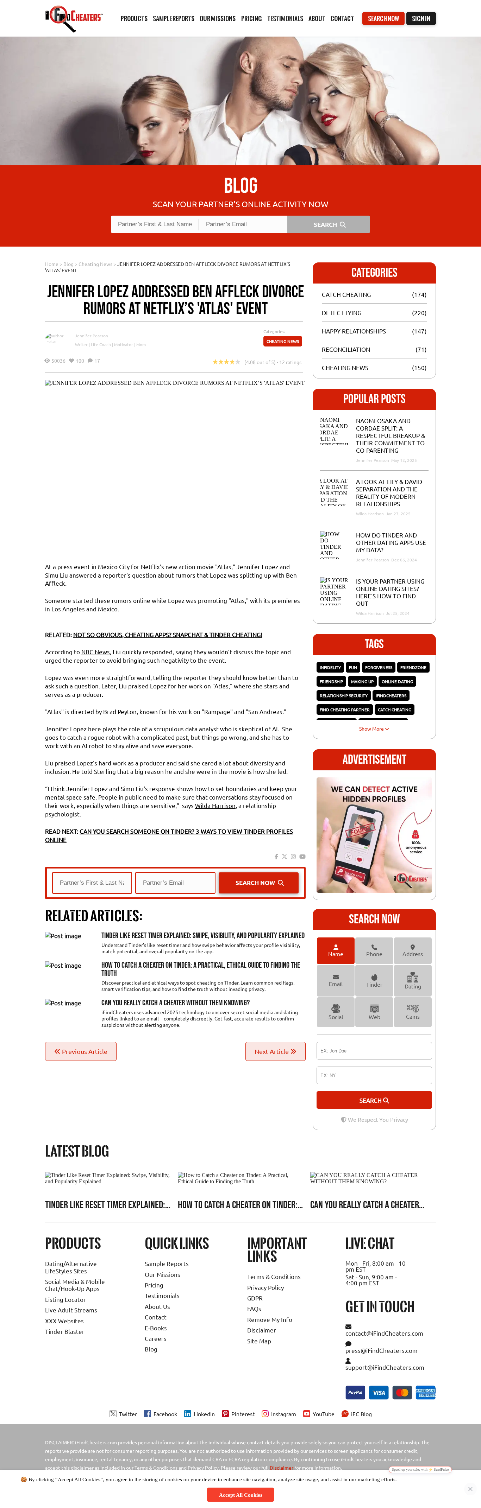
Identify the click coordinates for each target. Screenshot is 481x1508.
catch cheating (394, 709)
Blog (68, 264)
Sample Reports (167, 1263)
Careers (156, 1338)
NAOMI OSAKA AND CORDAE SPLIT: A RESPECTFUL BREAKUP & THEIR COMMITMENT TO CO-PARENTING (390, 435)
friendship (331, 681)
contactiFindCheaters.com (384, 1333)
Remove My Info (269, 1319)
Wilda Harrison (215, 805)
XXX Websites (64, 1320)
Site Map (259, 1340)
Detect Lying (341, 312)
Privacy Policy (265, 1287)
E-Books (156, 1327)
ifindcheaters (391, 695)
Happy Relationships (354, 331)
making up (362, 681)
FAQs (254, 1308)
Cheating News (95, 264)
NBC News (95, 651)
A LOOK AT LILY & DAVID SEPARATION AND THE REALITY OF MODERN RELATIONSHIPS (389, 492)
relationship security (344, 695)
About (316, 18)
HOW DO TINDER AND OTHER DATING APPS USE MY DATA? (391, 542)
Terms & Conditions (274, 1276)
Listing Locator (65, 1299)
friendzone (413, 667)
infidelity (330, 667)
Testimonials (285, 18)
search (371, 1100)
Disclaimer (261, 1330)
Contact (342, 18)
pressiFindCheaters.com (381, 1350)
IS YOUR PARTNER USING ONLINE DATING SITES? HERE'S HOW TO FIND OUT (390, 592)
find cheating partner (345, 709)
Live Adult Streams (71, 1309)
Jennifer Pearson (91, 335)
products (134, 18)
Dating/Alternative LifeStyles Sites (71, 1267)
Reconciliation (346, 349)
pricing (251, 18)
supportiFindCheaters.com (384, 1367)
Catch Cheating (346, 294)
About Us (157, 1306)
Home (51, 264)
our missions (218, 18)
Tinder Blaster (65, 1331)
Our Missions (162, 1274)
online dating (397, 681)
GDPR (255, 1298)
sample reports (173, 18)
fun (353, 667)
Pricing (154, 1285)
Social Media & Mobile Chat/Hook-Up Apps (75, 1285)
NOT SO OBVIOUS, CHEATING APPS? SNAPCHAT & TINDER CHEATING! (167, 634)
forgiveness (378, 667)
